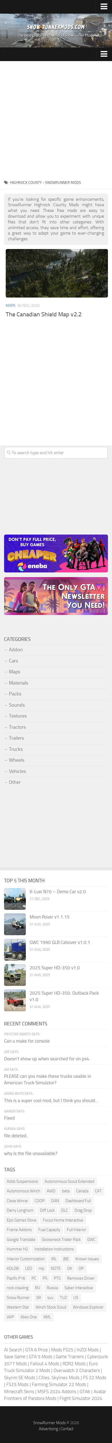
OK (69, 1268)
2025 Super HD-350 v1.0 (55, 967)
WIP (10, 1317)
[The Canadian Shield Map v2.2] (57, 273)
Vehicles (17, 771)
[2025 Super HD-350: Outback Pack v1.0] (15, 1000)
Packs (15, 694)
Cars (13, 661)
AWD (51, 1191)
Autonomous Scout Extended (69, 1181)
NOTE (56, 1268)
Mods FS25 (62, 1349)
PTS (57, 1278)
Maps (10, 305)
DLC (64, 1210)
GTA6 (85, 1391)
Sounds (17, 705)
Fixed (9, 1118)
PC (34, 1278)
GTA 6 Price (36, 1349)
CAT (98, 1191)
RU (37, 1287)
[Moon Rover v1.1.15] (15, 924)
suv (50, 1297)
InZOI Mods (88, 1349)
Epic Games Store (21, 1220)
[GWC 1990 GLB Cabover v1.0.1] (15, 950)
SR (38, 1297)
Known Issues (87, 1258)
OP (81, 1268)
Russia (52, 1287)
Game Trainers (70, 1356)
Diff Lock (47, 1210)
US (75, 1297)
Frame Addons (19, 1229)
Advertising (48, 1428)
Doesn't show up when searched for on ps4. (47, 1058)
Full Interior (76, 1229)
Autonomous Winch (23, 1191)
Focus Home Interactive (63, 1220)
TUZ (63, 1297)
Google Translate (21, 1239)
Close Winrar (17, 1200)
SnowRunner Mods (49, 1422)
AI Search (13, 1349)
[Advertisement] (56, 120)
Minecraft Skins (19, 1391)
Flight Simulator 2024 (81, 1398)
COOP (40, 1200)
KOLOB (13, 1268)
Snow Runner (18, 1297)
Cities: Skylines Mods (59, 1377)
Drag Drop (83, 1210)
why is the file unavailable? (30, 1153)
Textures (18, 716)
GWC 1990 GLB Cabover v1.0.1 (60, 942)
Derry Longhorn (20, 1210)
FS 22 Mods (94, 1377)
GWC (91, 1239)
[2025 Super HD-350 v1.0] (15, 975)
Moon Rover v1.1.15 (50, 917)
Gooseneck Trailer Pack (61, 1239)
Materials (18, 683)
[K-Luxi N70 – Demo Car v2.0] (15, 899)
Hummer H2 (17, 1249)
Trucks (16, 749)
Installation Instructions (54, 1249)
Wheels (16, 760)
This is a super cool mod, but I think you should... (51, 1100)
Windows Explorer (88, 1307)
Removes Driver (81, 1278)
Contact (67, 1428)
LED (28, 1268)
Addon (16, 650)
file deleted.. (16, 1135)
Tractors (17, 727)
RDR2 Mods (74, 1363)
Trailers (16, 738)
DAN (55, 1200)
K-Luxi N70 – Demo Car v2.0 (58, 891)
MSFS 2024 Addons (57, 1391)
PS (45, 1278)
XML (47, 1317)
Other (15, 782)
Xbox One (28, 1317)
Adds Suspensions (22, 1181)
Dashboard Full (78, 1200)
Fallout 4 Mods (44, 1363)
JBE (66, 1258)
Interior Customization (26, 1258)
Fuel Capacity (49, 1229)
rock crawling (18, 1287)
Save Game (15, 1356)
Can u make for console (27, 1041)
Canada (82, 1191)
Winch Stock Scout (51, 1307)
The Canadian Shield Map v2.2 (44, 314)
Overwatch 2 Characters (77, 1370)
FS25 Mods (17, 1384)
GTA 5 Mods (40, 1356)
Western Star (18, 1307)
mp (41, 1268)
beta (66, 1191)
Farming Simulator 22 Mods (59, 1384)
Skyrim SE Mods (19, 1377)
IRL (54, 1258)
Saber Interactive (78, 1287)
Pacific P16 (16, 1278)
